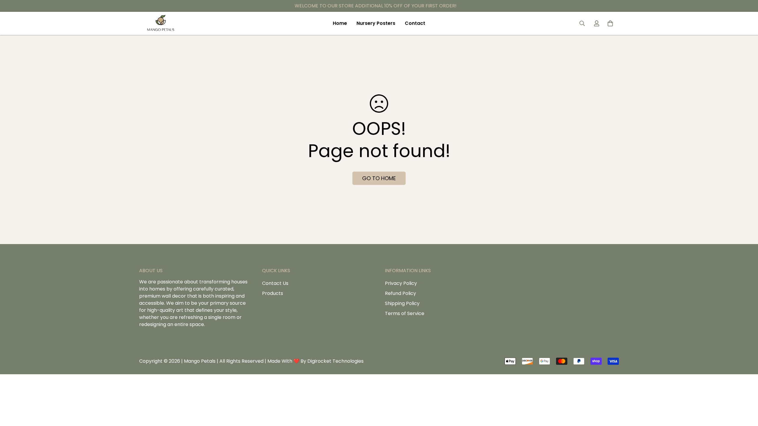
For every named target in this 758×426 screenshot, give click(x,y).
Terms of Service (404, 313)
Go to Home (379, 178)
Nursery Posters (375, 23)
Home (340, 23)
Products (272, 293)
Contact (415, 23)
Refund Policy (400, 293)
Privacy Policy (401, 283)
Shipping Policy (402, 303)
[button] (610, 23)
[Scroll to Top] (386, 394)
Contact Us (275, 283)
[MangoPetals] (160, 23)
